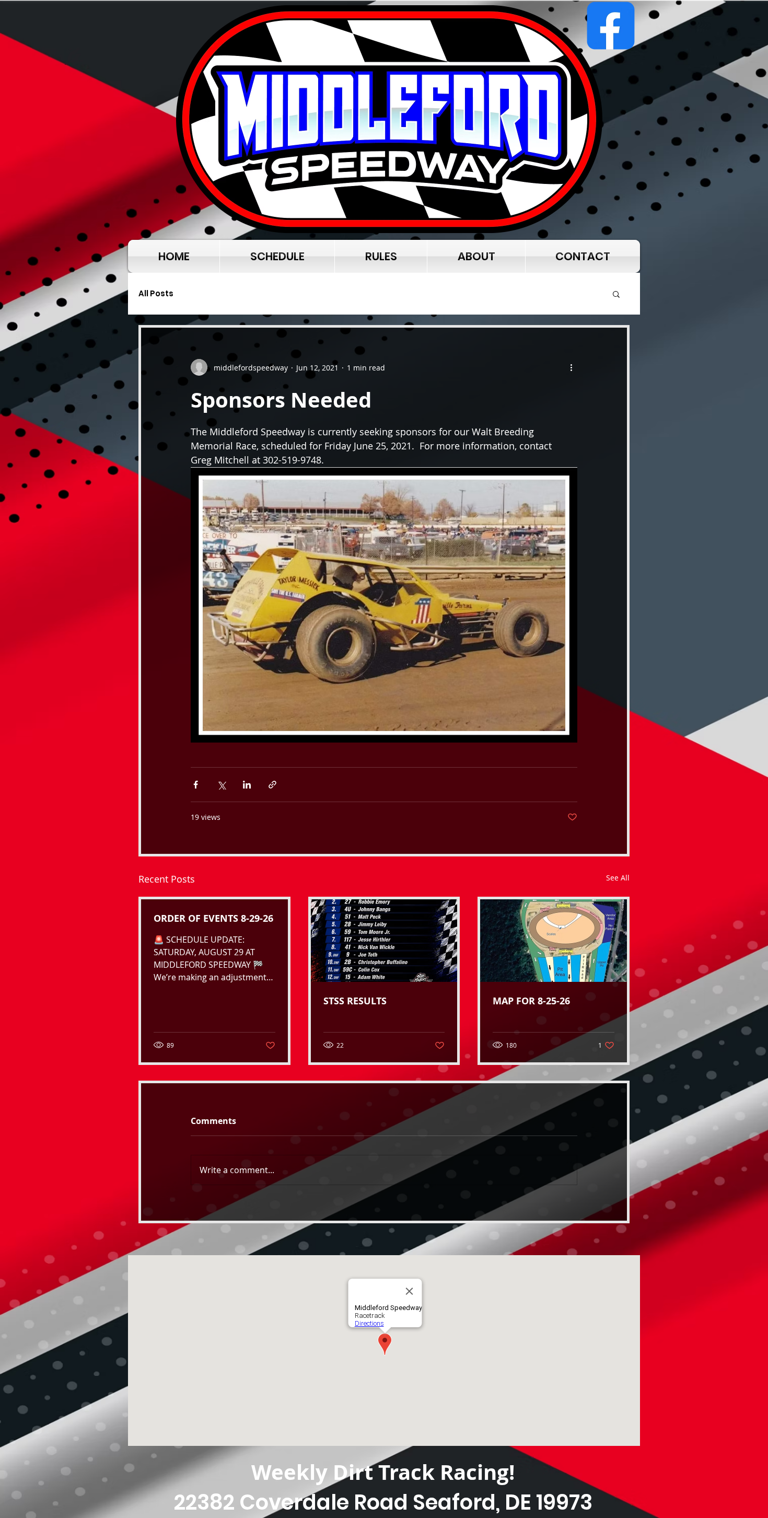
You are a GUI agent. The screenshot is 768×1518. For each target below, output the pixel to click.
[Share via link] (272, 785)
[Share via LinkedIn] (247, 785)
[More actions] (571, 367)
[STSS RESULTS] (384, 940)
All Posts (155, 293)
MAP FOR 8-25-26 (531, 1000)
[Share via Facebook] (196, 785)
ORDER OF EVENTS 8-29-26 (213, 918)
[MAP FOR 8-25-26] (553, 940)
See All (618, 878)
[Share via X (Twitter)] (221, 785)
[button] (616, 293)
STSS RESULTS (355, 1000)
